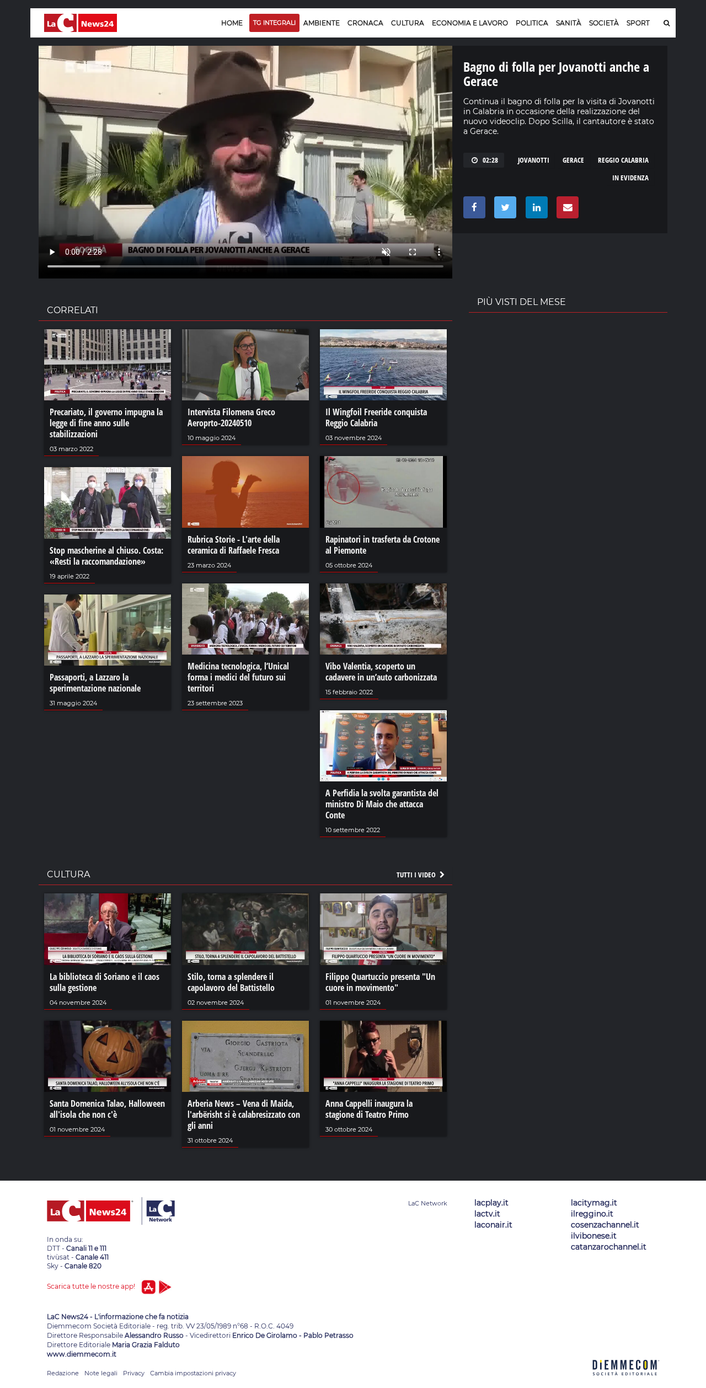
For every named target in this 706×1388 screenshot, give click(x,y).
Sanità (568, 23)
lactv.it (487, 1214)
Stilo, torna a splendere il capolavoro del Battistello (231, 982)
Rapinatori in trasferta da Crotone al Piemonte (382, 544)
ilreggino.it (592, 1214)
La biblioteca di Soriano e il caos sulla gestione (104, 982)
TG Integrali (274, 22)
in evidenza (630, 178)
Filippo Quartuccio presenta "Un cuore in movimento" (380, 982)
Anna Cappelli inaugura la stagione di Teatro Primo (369, 1109)
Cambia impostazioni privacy (193, 1373)
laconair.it (493, 1225)
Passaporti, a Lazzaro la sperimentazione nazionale (95, 682)
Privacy (134, 1373)
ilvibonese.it (594, 1236)
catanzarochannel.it (608, 1247)
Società (604, 23)
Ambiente (321, 23)
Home (232, 23)
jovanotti (533, 160)
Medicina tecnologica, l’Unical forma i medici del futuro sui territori (238, 677)
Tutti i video (417, 875)
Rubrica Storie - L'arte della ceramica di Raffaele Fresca (234, 544)
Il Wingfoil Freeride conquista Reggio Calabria (376, 417)
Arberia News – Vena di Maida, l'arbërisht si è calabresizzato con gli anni (244, 1114)
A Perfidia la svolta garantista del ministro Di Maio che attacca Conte (381, 804)
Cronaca (365, 23)
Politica (532, 23)
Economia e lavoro (470, 23)
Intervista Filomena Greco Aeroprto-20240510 (231, 417)
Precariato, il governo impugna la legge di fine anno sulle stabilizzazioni (106, 423)
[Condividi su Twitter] (503, 210)
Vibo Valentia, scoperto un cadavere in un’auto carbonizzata (381, 671)
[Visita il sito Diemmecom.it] (626, 1382)
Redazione (63, 1373)
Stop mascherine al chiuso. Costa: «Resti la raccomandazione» (106, 555)
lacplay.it (491, 1203)
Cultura (407, 23)
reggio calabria (623, 160)
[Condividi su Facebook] (472, 210)
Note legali (100, 1373)
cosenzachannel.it (605, 1225)
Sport (638, 23)
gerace (573, 160)
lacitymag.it (594, 1203)
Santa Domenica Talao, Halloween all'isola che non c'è (107, 1109)
